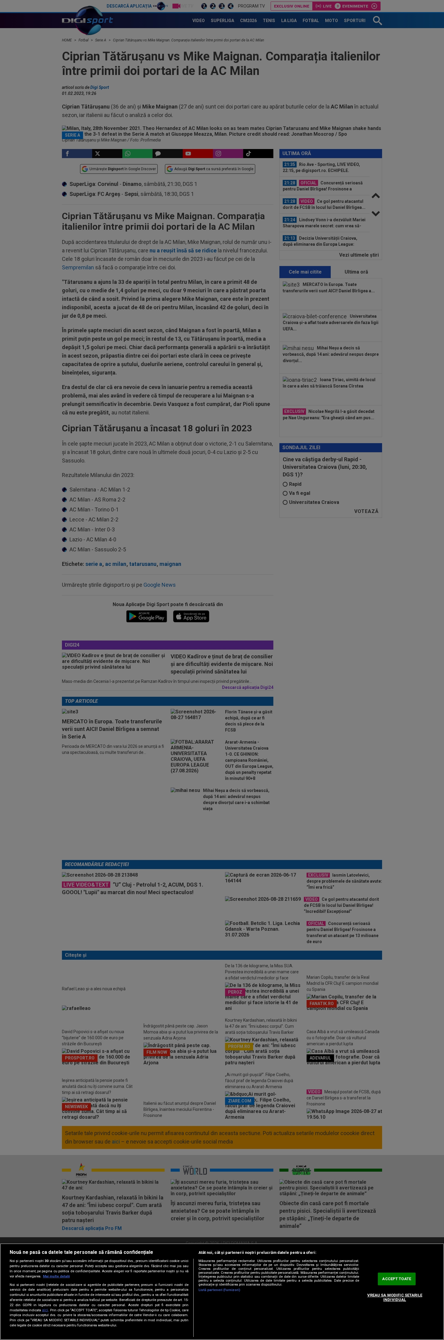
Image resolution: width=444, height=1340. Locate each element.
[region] (222, 1291)
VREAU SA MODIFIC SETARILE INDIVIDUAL (394, 1297)
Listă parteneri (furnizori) (219, 1290)
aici (45, 1310)
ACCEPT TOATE (396, 1279)
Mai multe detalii (56, 1276)
